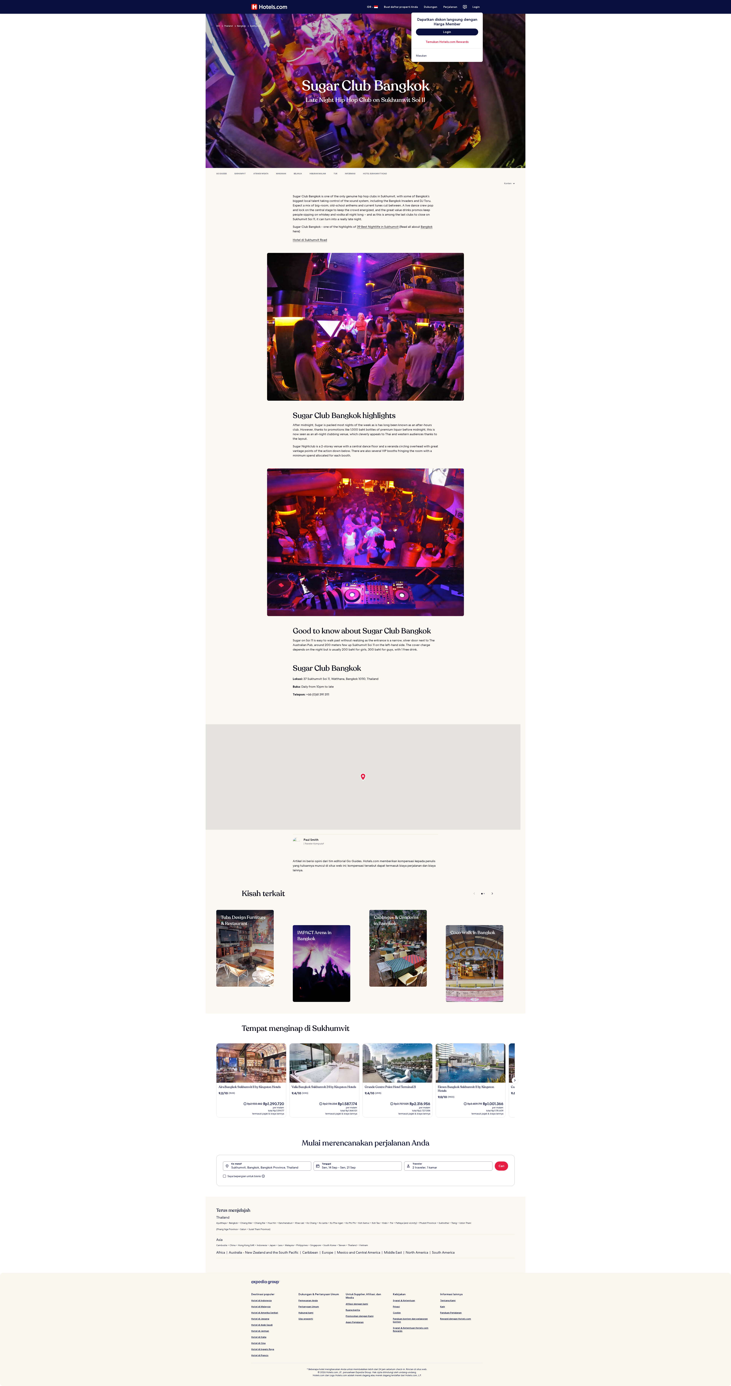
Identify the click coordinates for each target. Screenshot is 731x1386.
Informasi (350, 173)
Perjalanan (450, 7)
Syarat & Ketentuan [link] (404, 1300)
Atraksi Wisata (260, 173)
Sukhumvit (255, 25)
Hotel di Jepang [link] (260, 1318)
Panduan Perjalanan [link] (451, 1312)
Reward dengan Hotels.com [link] (455, 1318)
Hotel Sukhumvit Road (375, 173)
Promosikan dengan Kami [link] (359, 1316)
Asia (219, 1239)
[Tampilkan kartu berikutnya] (515, 1080)
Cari (501, 1166)
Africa (220, 1252)
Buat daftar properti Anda (401, 7)
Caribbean (310, 1252)
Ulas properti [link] (305, 1318)
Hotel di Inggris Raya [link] (262, 1349)
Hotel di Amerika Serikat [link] (264, 1312)
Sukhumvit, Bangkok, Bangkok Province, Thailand (264, 1167)
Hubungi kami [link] (305, 1312)
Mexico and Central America (358, 1252)
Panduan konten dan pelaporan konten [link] (410, 1320)
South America (443, 1252)
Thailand (228, 25)
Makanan (281, 173)
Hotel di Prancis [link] (259, 1355)
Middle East (393, 1252)
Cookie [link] (397, 1312)
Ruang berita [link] (353, 1309)
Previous (474, 893)
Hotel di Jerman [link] (260, 1330)
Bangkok (241, 25)
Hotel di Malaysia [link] (261, 1306)
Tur (335, 173)
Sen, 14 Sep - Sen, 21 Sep (339, 1167)
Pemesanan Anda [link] (308, 1300)
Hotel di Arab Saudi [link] (262, 1324)
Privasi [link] (396, 1306)
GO (218, 25)
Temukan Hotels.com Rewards (447, 42)
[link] (447, 56)
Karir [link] (442, 1306)
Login (476, 7)
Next (490, 893)
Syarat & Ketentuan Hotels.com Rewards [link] (410, 1329)
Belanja (298, 173)
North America (417, 1252)
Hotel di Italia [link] (258, 1337)
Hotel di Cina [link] (258, 1343)
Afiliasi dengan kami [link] (357, 1303)
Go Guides (221, 173)
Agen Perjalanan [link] (355, 1322)
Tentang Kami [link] (448, 1300)
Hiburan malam (318, 173)
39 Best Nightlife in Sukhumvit (378, 227)
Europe (327, 1252)
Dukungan (430, 7)
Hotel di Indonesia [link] (261, 1300)
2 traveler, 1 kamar (425, 1167)
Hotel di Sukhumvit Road (310, 240)
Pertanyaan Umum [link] (308, 1306)
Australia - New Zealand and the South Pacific (263, 1252)
